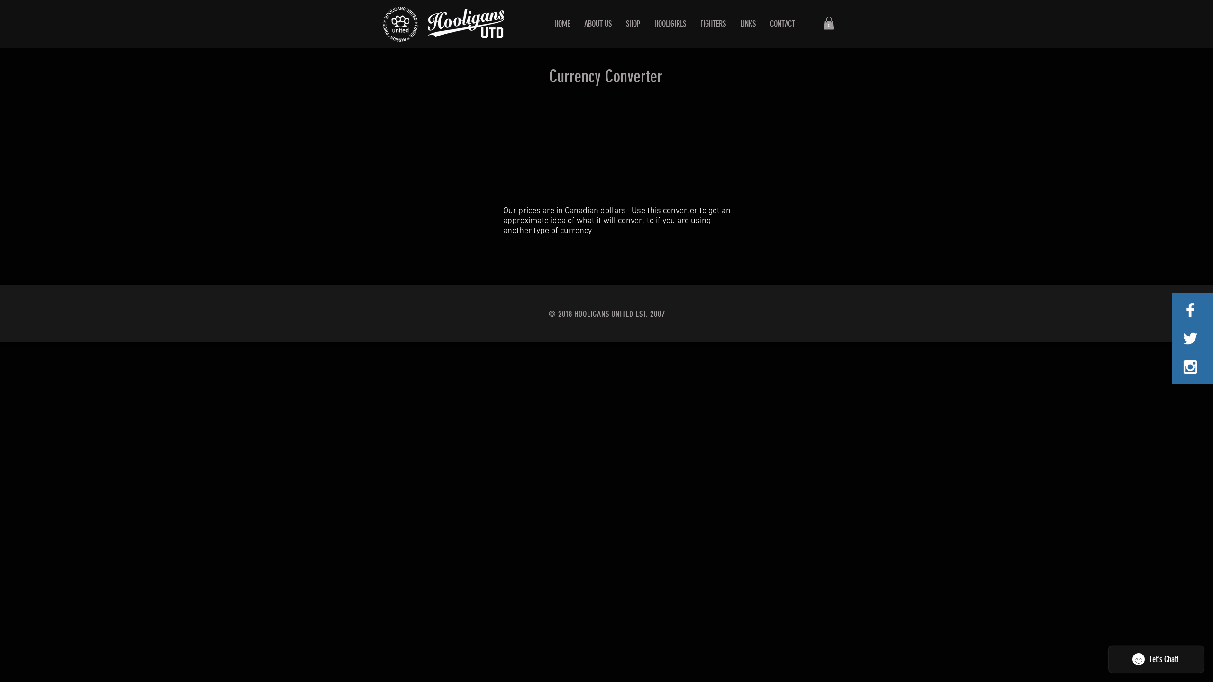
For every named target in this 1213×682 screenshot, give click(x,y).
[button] (829, 23)
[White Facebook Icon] (1190, 310)
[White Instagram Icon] (1190, 367)
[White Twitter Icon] (1190, 338)
